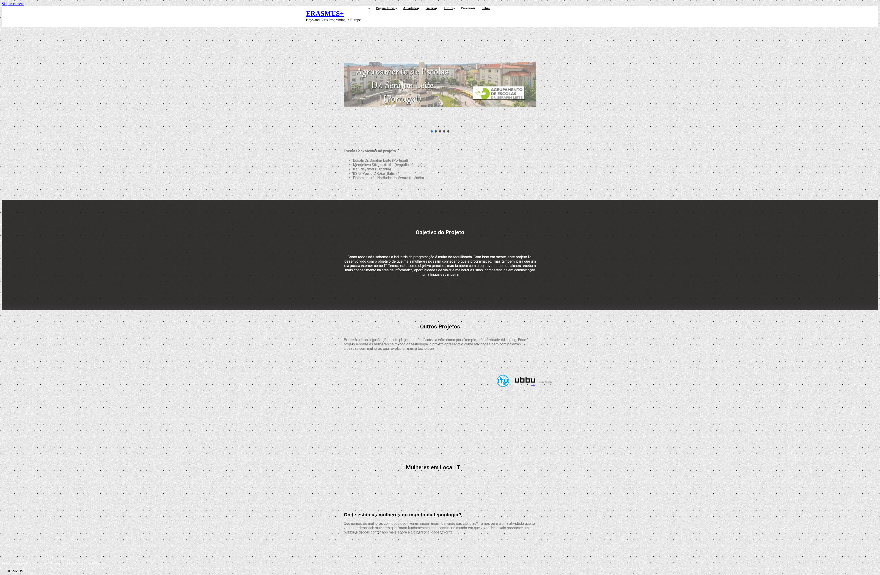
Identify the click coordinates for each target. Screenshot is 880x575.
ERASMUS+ (325, 13)
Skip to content (13, 4)
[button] (351, 84)
